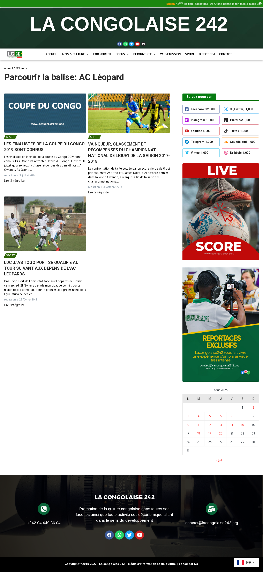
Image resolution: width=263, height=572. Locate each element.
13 (221, 424)
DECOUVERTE (142, 54)
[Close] (260, 3)
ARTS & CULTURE (73, 54)
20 (221, 433)
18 (198, 433)
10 (188, 424)
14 (232, 424)
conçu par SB (188, 563)
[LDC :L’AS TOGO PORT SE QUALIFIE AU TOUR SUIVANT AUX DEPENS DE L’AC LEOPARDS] (45, 223)
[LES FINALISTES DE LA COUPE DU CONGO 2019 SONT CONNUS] (45, 113)
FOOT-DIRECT (102, 54)
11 (199, 424)
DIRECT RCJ (207, 54)
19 (210, 433)
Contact (225, 54)
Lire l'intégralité (14, 180)
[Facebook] (119, 44)
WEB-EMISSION (170, 54)
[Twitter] (131, 44)
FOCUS (120, 54)
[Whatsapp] (125, 44)
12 (210, 424)
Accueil (51, 54)
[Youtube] (137, 44)
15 (242, 424)
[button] (75, 54)
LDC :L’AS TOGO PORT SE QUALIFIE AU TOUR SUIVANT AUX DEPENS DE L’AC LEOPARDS (41, 268)
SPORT (189, 54)
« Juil (219, 460)
